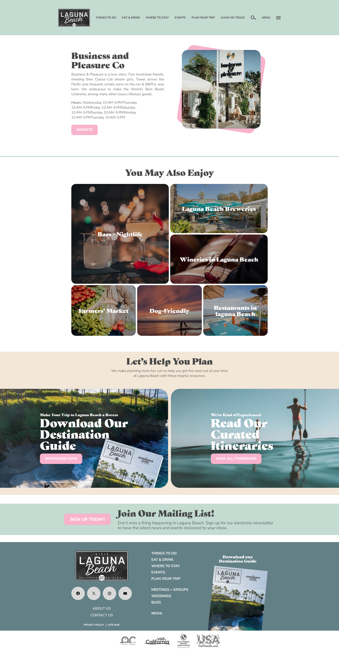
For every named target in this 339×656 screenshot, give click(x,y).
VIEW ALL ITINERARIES (236, 458)
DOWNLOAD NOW (61, 458)
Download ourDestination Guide (238, 558)
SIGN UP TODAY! (87, 519)
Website (84, 129)
